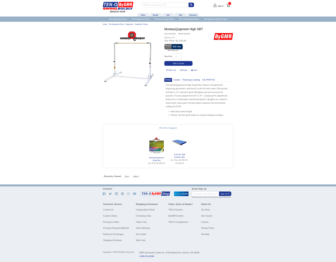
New (180, 15)
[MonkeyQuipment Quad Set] (156, 145)
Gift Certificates (143, 228)
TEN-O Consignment (178, 222)
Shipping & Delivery (112, 240)
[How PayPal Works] (181, 194)
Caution (177, 80)
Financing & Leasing (191, 80)
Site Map (205, 234)
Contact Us (108, 210)
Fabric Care (141, 222)
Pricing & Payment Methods (116, 228)
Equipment (129, 24)
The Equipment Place (141, 19)
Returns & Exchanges (113, 234)
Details (168, 80)
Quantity (168, 56)
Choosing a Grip (143, 216)
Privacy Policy (207, 228)
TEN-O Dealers (175, 210)
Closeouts (193, 15)
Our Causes (206, 216)
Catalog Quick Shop (145, 210)
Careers (205, 222)
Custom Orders (110, 216)
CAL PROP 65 (208, 80)
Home (143, 15)
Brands (155, 15)
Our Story (205, 210)
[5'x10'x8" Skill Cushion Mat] (179, 142)
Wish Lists (140, 240)
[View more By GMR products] (223, 36)
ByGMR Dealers (176, 216)
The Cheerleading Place (189, 19)
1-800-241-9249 (146, 256)
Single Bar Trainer (141, 24)
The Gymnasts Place (118, 19)
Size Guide (141, 234)
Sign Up (224, 194)
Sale (168, 15)
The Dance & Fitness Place (215, 19)
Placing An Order (111, 222)
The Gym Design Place (164, 19)
